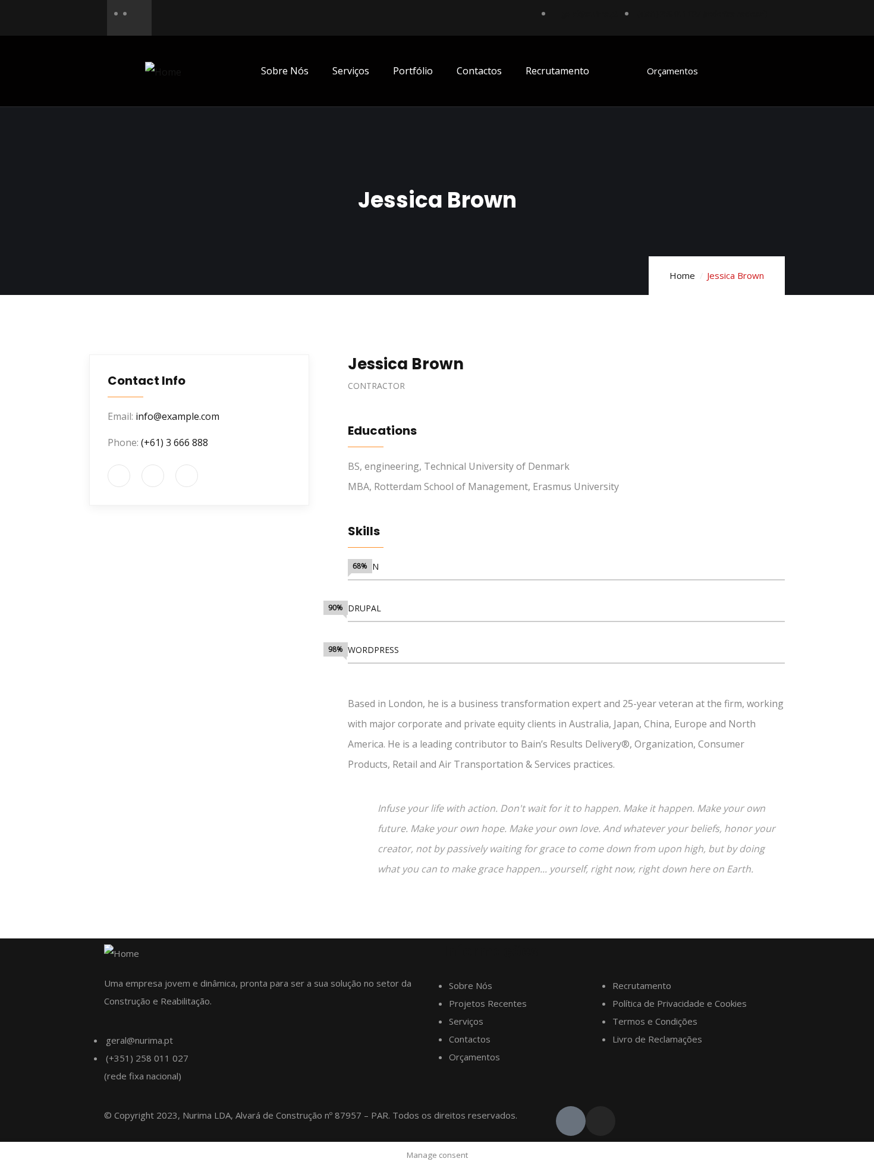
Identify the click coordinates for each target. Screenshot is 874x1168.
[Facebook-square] (571, 1121)
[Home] (163, 72)
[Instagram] (600, 1121)
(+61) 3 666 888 (174, 442)
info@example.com (177, 416)
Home (682, 275)
